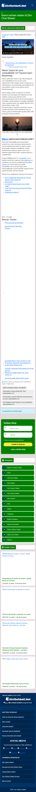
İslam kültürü (9, 182)
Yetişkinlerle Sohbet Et (12, 192)
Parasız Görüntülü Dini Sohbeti (11, 736)
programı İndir (20, 703)
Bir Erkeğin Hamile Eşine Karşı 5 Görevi (15, 684)
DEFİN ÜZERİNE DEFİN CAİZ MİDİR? (14, 388)
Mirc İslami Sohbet (8, 762)
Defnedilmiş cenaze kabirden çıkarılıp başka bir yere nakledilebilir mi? (17, 398)
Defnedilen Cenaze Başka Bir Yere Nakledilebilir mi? (14, 392)
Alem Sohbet (6, 722)
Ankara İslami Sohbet (8, 772)
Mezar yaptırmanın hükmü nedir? (18, 66)
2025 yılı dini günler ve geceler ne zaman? (16, 614)
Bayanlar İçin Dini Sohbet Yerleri (12, 767)
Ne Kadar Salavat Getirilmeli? (11, 731)
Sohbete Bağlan (18, 444)
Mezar (5, 139)
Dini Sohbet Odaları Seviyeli (10, 776)
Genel (11, 35)
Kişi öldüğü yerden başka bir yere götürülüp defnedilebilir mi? (17, 403)
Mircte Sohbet (6, 781)
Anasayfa (5, 35)
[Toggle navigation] (32, 5)
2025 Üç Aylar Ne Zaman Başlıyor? (13, 717)
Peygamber (22, 158)
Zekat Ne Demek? (7, 726)
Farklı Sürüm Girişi (18, 449)
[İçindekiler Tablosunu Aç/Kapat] (3, 61)
